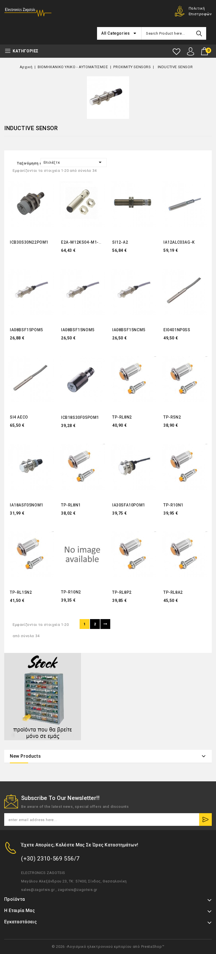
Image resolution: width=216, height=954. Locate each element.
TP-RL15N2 (21, 592)
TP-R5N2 (172, 417)
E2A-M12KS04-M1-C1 (82, 242)
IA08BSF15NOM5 (77, 330)
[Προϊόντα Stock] (42, 696)
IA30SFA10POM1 (128, 505)
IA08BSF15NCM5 (128, 330)
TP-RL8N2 (122, 417)
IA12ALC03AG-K (179, 242)
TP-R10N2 (71, 592)
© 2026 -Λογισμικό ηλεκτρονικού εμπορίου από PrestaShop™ (108, 946)
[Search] (199, 33)
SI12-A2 (120, 242)
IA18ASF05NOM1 (26, 505)
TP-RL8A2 (173, 592)
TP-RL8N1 (71, 505)
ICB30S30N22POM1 (29, 242)
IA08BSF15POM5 (26, 330)
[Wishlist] (176, 52)
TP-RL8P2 (122, 592)
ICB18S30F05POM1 (80, 417)
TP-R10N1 (173, 505)
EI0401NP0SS (176, 330)
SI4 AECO (19, 417)
